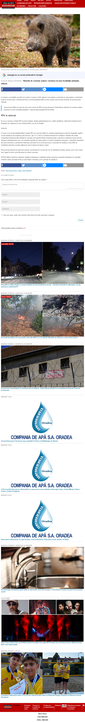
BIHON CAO (6, 397)
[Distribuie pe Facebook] (11, 89)
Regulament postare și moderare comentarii (74, 707)
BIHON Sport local (11, 651)
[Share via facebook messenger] (52, 89)
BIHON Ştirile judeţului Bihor (16, 240)
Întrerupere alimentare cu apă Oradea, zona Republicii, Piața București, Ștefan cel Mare (35, 539)
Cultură (42, 6)
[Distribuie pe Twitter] (32, 89)
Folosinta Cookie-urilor (27, 707)
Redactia (58, 705)
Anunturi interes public (65, 3)
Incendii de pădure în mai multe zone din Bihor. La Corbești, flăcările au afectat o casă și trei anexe (39, 337)
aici (24, 228)
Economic (21, 6)
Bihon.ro (16, 705)
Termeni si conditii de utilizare (36, 707)
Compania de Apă (24, 3)
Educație (32, 6)
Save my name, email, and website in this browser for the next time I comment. (29, 215)
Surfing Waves (28, 235)
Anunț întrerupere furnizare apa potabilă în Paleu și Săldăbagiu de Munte (29, 441)
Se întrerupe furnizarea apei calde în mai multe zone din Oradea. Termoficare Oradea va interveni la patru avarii (42, 591)
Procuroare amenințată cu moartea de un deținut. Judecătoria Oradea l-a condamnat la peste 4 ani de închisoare (40, 389)
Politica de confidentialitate (49, 706)
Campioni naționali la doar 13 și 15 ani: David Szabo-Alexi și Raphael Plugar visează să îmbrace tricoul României (41, 696)
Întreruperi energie (43, 3)
